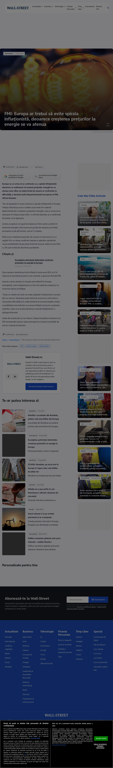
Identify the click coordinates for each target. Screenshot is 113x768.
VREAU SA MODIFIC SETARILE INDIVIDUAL (100, 746)
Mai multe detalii (35, 738)
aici (25, 754)
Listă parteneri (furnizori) (59, 745)
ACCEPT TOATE (101, 738)
